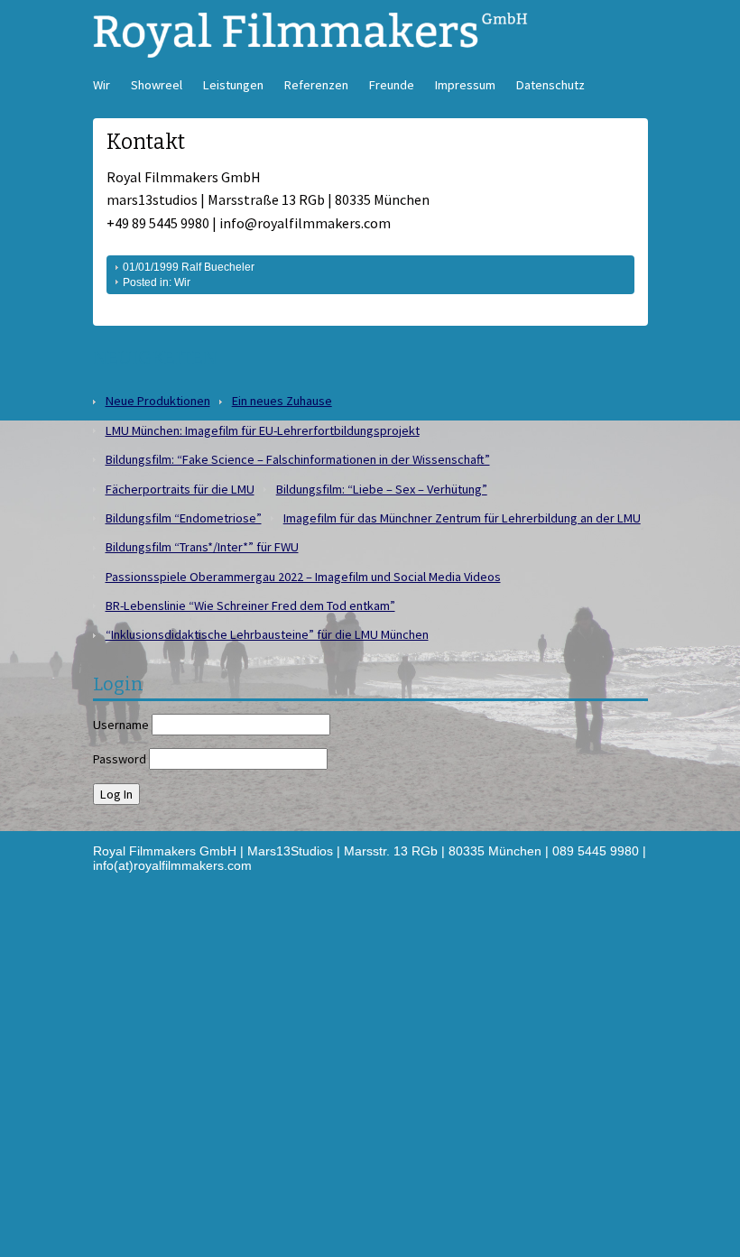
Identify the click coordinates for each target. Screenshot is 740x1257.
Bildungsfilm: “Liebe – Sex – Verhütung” (381, 489)
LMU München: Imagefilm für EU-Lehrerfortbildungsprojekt (263, 430)
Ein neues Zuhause (282, 401)
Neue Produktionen (158, 401)
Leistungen (233, 85)
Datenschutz (550, 85)
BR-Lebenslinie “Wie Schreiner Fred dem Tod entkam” (250, 605)
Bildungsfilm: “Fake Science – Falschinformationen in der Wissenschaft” (298, 459)
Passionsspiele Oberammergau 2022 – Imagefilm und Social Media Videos (303, 576)
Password (119, 759)
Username (121, 724)
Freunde (391, 85)
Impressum (465, 85)
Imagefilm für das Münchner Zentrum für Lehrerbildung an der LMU (462, 518)
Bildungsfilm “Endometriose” (184, 518)
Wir (101, 85)
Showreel (156, 85)
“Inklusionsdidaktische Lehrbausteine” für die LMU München (267, 634)
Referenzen (316, 85)
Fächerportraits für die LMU (180, 489)
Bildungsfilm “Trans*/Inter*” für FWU (202, 547)
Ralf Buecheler (217, 267)
